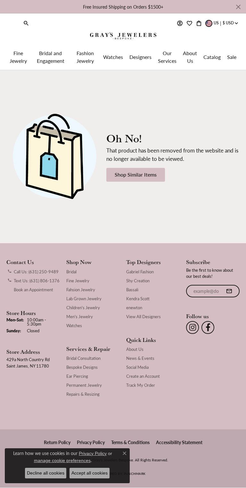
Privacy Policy (91, 442)
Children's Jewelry (83, 307)
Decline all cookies (45, 473)
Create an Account (143, 376)
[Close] (238, 7)
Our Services (167, 56)
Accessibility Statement (179, 442)
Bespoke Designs (82, 367)
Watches (113, 57)
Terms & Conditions (130, 442)
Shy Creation (138, 281)
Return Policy (57, 442)
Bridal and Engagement (50, 56)
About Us (190, 56)
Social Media (137, 367)
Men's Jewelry (79, 316)
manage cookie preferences (62, 460)
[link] (12, 23)
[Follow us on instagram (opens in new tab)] (192, 327)
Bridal (71, 272)
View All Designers (143, 316)
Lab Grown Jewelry (84, 299)
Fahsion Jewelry (80, 290)
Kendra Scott (138, 299)
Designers (140, 57)
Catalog (212, 57)
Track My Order (140, 385)
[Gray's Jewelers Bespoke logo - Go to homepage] (123, 36)
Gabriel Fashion (140, 272)
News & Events (140, 358)
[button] (26, 23)
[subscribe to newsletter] (229, 291)
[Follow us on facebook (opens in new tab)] (207, 327)
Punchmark (134, 473)
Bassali (132, 290)
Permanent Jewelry (84, 385)
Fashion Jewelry (85, 56)
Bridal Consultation (83, 358)
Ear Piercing (77, 376)
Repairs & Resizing (83, 394)
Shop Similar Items (136, 174)
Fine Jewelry (18, 56)
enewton (134, 307)
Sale (231, 57)
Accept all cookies (89, 473)
